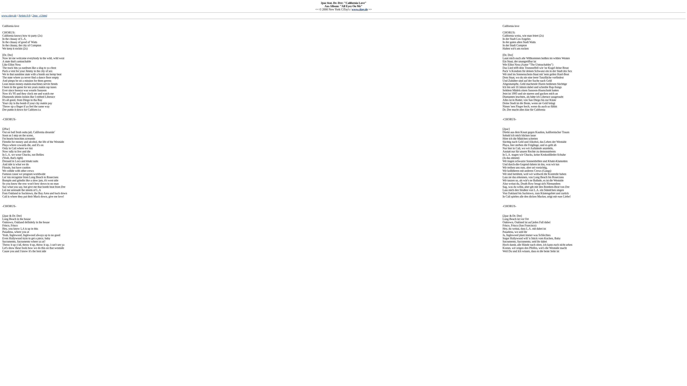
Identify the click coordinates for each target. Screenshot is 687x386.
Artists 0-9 (24, 15)
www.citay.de (360, 9)
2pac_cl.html (39, 15)
